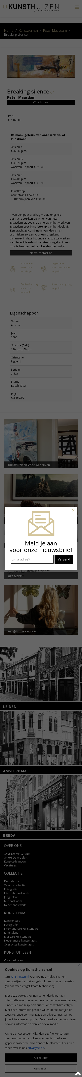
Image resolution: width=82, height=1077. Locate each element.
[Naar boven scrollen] (78, 1073)
